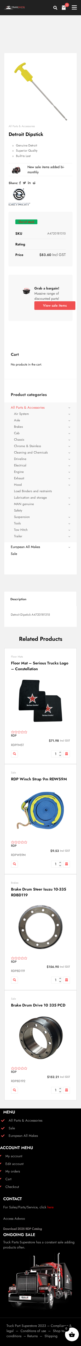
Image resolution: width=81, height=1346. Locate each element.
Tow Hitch (21, 529)
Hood (18, 484)
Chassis (19, 439)
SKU (18, 233)
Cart (8, 1179)
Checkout (12, 1186)
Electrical (20, 465)
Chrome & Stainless (27, 446)
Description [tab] (18, 599)
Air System (21, 413)
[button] (66, 754)
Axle (17, 420)
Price (19, 254)
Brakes (18, 426)
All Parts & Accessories (22, 126)
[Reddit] (34, 183)
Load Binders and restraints (33, 491)
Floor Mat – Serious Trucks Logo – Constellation (39, 666)
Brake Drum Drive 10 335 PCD (38, 1005)
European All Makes (25, 546)
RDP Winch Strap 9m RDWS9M (39, 779)
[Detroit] (19, 197)
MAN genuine (24, 504)
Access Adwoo (14, 1218)
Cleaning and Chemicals (31, 452)
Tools (17, 523)
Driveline (20, 459)
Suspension (22, 517)
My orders (12, 1171)
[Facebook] (20, 183)
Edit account (14, 1163)
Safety (18, 510)
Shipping (50, 1336)
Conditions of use (33, 1330)
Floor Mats (17, 657)
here (50, 1207)
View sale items (55, 305)
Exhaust (19, 478)
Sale (14, 553)
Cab (17, 433)
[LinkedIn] (29, 183)
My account (13, 1156)
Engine (19, 471)
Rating (20, 244)
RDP (14, 735)
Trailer (18, 536)
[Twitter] (24, 183)
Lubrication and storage (30, 497)
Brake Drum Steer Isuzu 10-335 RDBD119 (38, 892)
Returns (32, 1336)
